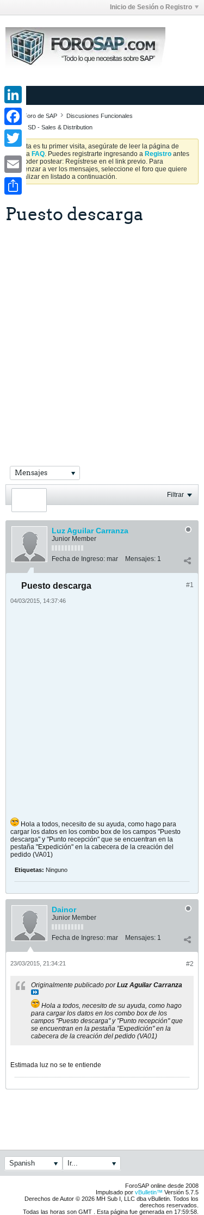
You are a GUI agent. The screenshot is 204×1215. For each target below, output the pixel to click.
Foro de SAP (40, 116)
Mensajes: (140, 559)
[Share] (13, 186)
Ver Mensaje (35, 992)
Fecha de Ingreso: (78, 559)
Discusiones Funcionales (99, 116)
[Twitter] (13, 138)
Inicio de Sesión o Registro (151, 7)
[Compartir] (187, 561)
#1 (190, 585)
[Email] (13, 164)
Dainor (64, 909)
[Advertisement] (102, 331)
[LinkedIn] (13, 94)
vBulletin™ (149, 1192)
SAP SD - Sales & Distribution (53, 127)
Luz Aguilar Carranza (90, 530)
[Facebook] (13, 116)
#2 (190, 964)
